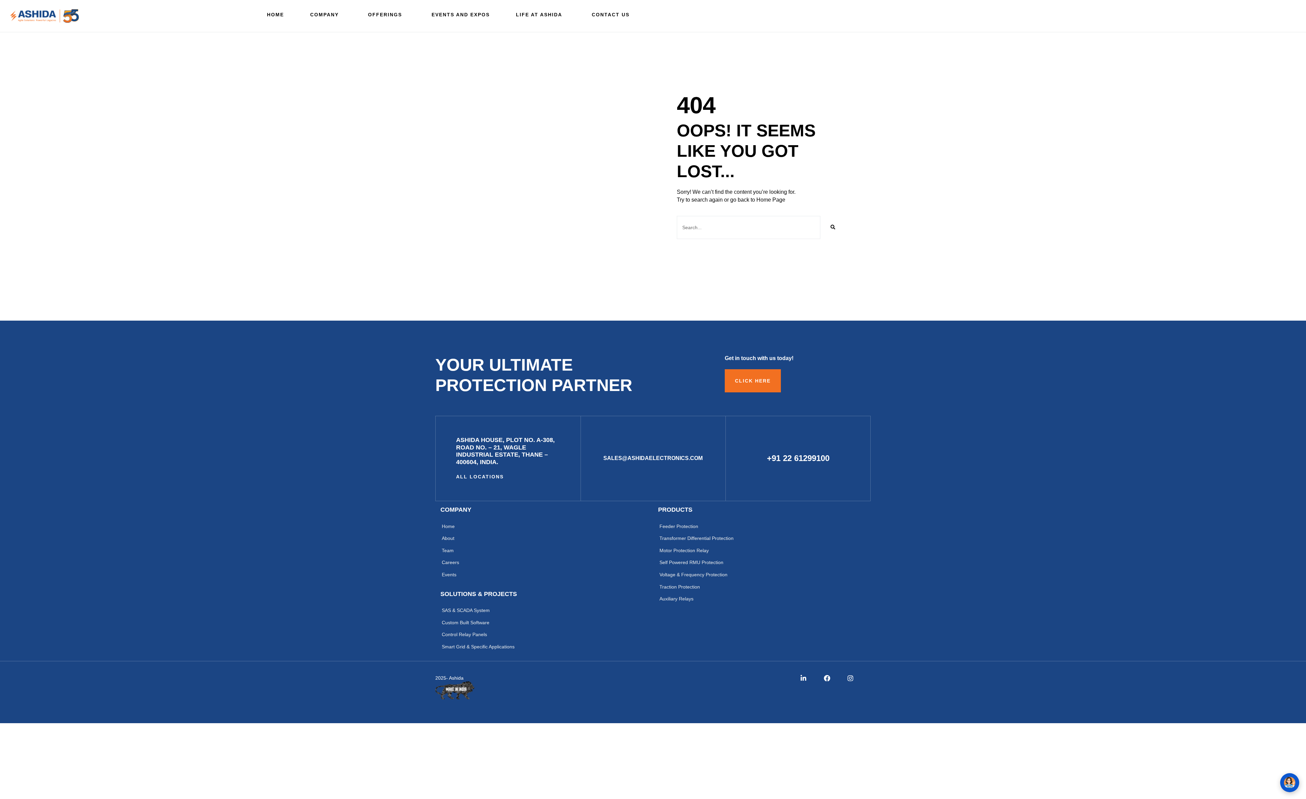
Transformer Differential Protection (696, 538)
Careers (450, 562)
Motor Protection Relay (684, 550)
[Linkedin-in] (803, 678)
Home (275, 14)
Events (449, 574)
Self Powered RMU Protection (691, 562)
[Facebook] (827, 678)
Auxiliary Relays (676, 598)
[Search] (832, 227)
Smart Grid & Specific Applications (478, 646)
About (448, 538)
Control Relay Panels (464, 634)
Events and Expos (461, 14)
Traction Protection (679, 587)
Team (448, 550)
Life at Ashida (539, 14)
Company (324, 14)
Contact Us (611, 14)
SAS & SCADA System (466, 610)
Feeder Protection (678, 526)
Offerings (385, 14)
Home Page (770, 200)
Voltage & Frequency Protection (693, 574)
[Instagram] (850, 678)
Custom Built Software (465, 622)
